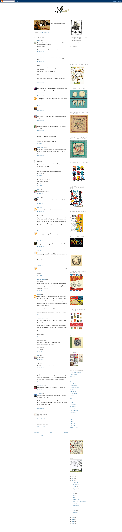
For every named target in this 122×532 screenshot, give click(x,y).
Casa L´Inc (72, 376)
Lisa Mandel (73, 404)
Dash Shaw (72, 425)
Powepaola (72, 414)
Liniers (39, 40)
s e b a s (39, 412)
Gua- (38, 355)
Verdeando (39, 393)
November (75, 484)
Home (50, 432)
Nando (71, 417)
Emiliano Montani (41, 279)
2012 (73, 478)
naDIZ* (39, 250)
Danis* (39, 197)
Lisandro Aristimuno (74, 387)
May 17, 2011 (41, 381)
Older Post (65, 432)
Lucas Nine (72, 431)
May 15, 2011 (41, 368)
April (74, 508)
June (74, 495)
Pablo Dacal (73, 389)
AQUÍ (52, 25)
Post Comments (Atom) (45, 435)
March (74, 510)
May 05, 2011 (41, 175)
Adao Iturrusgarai (74, 410)
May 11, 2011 (41, 314)
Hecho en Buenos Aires (75, 378)
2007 (73, 521)
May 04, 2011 (41, 155)
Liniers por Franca (74, 374)
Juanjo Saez (72, 423)
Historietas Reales (74, 400)
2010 (73, 515)
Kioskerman (73, 412)
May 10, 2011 (41, 290)
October (75, 486)
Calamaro (72, 419)
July (74, 493)
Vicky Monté (40, 240)
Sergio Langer (73, 406)
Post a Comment (37, 430)
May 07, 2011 (41, 237)
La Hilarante (40, 106)
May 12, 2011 (41, 336)
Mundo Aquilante (41, 159)
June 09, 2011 (41, 426)
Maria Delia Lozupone (75, 397)
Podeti (71, 402)
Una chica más (40, 147)
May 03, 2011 (41, 52)
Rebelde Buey (73, 391)
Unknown (39, 96)
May (38, 86)
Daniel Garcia (73, 383)
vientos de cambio (41, 318)
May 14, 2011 (41, 359)
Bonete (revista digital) (75, 372)
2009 (73, 517)
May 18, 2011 (41, 389)
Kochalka (72, 433)
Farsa (71, 429)
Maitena (72, 395)
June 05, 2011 (41, 418)
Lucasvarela (73, 416)
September (75, 489)
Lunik (71, 421)
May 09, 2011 (41, 262)
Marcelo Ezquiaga (74, 427)
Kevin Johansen (73, 393)
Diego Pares (72, 408)
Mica (38, 114)
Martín (38, 189)
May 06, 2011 (41, 203)
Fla (38, 124)
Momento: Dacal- (77, 499)
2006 (73, 523)
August (75, 491)
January (75, 512)
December (75, 482)
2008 (73, 519)
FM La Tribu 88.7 (74, 380)
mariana (39, 294)
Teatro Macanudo (74, 382)
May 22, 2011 (41, 408)
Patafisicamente (73, 385)
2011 (73, 480)
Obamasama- (76, 505)
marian (38, 371)
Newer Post (36, 432)
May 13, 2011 (41, 351)
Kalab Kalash (40, 385)
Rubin (71, 399)
